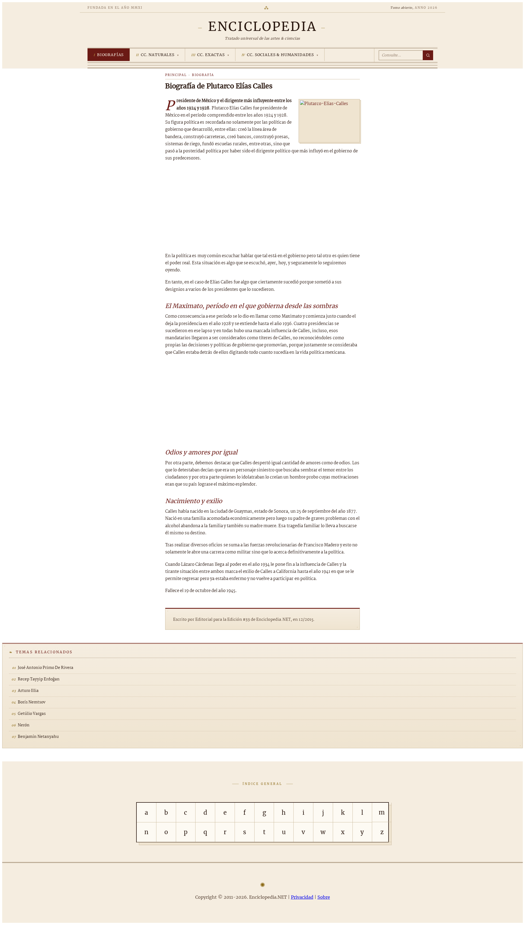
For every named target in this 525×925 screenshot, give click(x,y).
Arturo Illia (28, 691)
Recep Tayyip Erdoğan (39, 679)
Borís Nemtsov (31, 702)
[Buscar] (428, 55)
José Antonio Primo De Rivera (45, 668)
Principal (176, 75)
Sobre (323, 897)
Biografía (203, 75)
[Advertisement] (262, 207)
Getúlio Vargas (32, 714)
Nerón (24, 725)
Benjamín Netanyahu (38, 736)
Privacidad (302, 897)
